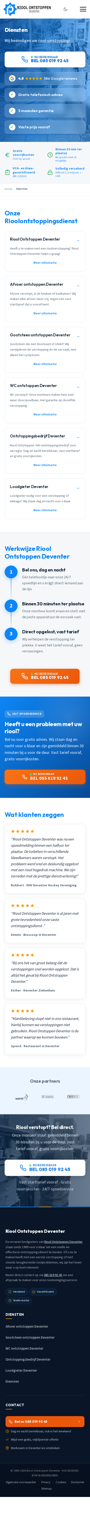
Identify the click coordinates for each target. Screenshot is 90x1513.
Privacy (46, 1482)
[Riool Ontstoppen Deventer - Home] (27, 9)
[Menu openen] (83, 9)
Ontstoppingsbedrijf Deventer (28, 1359)
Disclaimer (77, 1482)
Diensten (12, 1381)
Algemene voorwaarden (21, 1482)
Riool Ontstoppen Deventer (63, 1241)
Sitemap (46, 1489)
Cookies (61, 1482)
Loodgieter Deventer (21, 1370)
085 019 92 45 (53, 1275)
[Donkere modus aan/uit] (65, 9)
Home (8, 189)
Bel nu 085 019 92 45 (31, 1422)
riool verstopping (53, 41)
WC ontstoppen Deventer (24, 1348)
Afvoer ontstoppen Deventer (27, 1326)
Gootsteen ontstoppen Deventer (30, 1337)
